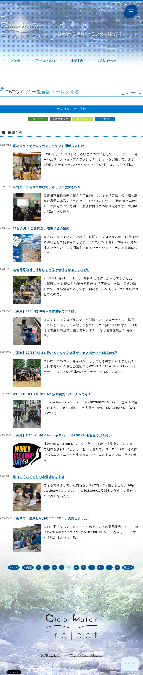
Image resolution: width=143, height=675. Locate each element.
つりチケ (38, 119)
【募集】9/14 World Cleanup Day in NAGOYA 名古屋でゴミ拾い (62, 435)
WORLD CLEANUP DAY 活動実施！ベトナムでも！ (52, 394)
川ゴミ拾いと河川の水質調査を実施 (39, 476)
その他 (105, 119)
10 (100, 567)
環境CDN (82, 119)
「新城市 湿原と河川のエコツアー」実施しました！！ (53, 518)
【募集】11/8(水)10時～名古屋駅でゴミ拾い (45, 311)
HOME (15, 60)
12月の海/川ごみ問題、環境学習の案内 (41, 228)
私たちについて (45, 60)
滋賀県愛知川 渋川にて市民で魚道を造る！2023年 (51, 269)
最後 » (128, 567)
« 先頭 (27, 567)
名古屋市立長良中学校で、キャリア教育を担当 (47, 187)
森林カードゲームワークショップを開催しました (48, 145)
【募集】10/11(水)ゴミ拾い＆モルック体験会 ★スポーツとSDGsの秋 (65, 352)
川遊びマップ (60, 119)
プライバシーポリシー (86, 655)
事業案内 (77, 60)
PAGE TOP (129, 664)
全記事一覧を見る (60, 91)
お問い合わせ (107, 60)
